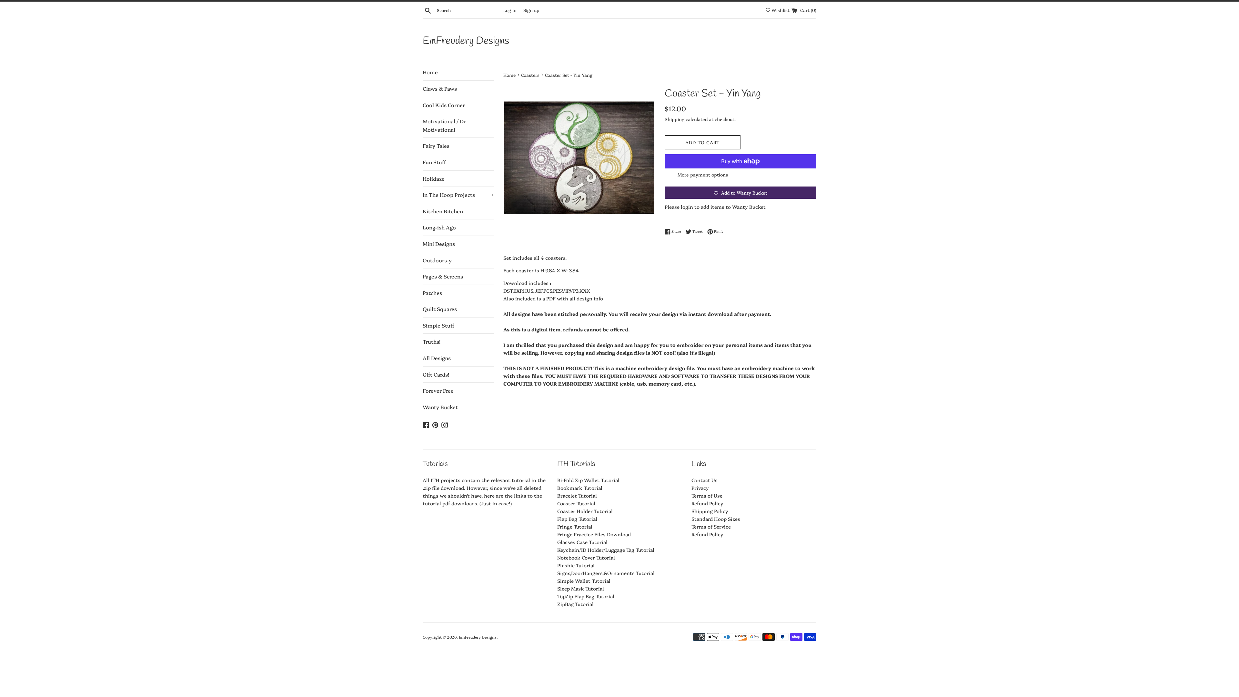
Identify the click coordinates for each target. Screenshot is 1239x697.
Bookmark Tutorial (579, 487)
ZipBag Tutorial (575, 604)
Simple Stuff (438, 325)
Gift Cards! (436, 374)
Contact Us (704, 480)
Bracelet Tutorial (577, 495)
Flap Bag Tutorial (577, 518)
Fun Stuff (434, 162)
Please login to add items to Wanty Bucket (715, 206)
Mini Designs (439, 243)
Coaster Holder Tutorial (585, 511)
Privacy (700, 487)
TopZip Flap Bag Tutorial (585, 596)
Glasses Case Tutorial (582, 542)
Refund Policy (707, 503)
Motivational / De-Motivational (445, 125)
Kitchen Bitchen (443, 211)
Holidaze (434, 178)
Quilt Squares (440, 308)
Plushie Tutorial (576, 565)
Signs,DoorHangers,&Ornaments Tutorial (606, 573)
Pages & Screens (443, 276)
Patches (432, 292)
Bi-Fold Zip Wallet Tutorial (588, 480)
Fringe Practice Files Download (594, 534)
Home (430, 72)
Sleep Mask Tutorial (580, 588)
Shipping (674, 119)
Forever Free (438, 390)
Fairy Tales (436, 145)
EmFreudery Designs (466, 41)
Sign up (531, 10)
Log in (510, 10)
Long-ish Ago (439, 227)
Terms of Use (706, 495)
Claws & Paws (440, 88)
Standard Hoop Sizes (715, 518)
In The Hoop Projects (458, 194)
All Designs (437, 357)
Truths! (431, 341)
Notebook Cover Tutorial (586, 557)
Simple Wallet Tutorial (583, 580)
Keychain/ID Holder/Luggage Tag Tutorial (605, 549)
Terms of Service (711, 526)
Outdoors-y (437, 260)
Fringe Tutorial (574, 526)
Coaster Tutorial (576, 503)
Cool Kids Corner (444, 104)
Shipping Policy (709, 511)
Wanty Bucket (440, 406)
